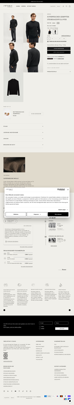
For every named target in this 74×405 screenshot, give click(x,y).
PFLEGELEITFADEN (58, 352)
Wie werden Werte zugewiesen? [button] (26, 246)
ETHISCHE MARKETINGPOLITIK (10, 382)
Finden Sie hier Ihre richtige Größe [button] (57, 41)
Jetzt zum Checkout (58, 52)
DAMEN (18, 6)
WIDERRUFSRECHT (7, 386)
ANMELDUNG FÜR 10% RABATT (37, 1)
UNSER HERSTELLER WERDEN (61, 377)
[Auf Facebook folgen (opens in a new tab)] (11, 391)
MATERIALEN (39, 350)
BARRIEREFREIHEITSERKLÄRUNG (11, 379)
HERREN (23, 6)
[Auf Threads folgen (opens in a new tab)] (26, 391)
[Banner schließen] (67, 189)
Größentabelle (66, 35)
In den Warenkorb (59, 48)
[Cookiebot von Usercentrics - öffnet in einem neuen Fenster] (58, 190)
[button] (10, 221)
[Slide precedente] (4, 310)
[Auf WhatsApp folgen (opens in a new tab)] (30, 391)
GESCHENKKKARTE (58, 350)
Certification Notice (7, 361)
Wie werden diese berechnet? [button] (27, 266)
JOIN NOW (61, 328)
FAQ (55, 344)
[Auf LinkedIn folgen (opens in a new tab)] (8, 391)
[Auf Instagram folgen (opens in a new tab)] (4, 391)
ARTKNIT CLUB (39, 357)
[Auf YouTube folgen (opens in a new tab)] (15, 391)
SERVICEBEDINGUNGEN (9, 377)
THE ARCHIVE (39, 359)
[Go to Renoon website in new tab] (62, 270)
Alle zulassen (58, 214)
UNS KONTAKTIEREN (59, 373)
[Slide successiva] (70, 310)
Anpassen (36, 214)
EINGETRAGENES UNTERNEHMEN (11, 384)
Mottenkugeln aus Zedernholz (18, 112)
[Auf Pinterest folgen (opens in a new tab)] (19, 391)
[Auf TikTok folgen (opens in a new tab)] (23, 391)
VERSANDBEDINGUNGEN (9, 371)
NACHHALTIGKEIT (40, 346)
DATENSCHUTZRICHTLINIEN (10, 375)
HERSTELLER (39, 348)
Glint (31, 398)
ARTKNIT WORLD (31, 6)
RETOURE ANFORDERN (8, 373)
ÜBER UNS (38, 344)
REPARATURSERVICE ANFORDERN (62, 354)
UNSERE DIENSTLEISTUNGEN (43, 353)
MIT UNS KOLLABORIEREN (60, 375)
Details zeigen (62, 209)
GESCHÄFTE (39, 355)
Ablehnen (15, 214)
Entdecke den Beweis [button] (12, 241)
